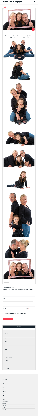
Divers (6, 346)
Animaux (6, 333)
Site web (4, 308)
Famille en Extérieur (8, 357)
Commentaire (5, 292)
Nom (4, 298)
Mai (33, 29)
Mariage (6, 365)
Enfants (6, 349)
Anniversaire (7, 336)
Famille (3, 399)
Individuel (4, 405)
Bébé (5, 338)
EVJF (5, 352)
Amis (5, 330)
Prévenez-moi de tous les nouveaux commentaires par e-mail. (15, 313)
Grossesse (6, 360)
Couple (6, 341)
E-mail (4, 303)
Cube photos (7, 344)
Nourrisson (7, 368)
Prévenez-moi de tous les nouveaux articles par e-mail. (14, 316)
